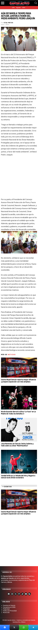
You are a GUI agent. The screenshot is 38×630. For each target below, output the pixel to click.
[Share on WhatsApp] (24, 627)
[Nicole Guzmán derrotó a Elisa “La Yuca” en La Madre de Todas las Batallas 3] (19, 398)
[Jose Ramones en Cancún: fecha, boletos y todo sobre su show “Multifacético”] (19, 430)
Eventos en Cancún (9, 605)
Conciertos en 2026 (9, 607)
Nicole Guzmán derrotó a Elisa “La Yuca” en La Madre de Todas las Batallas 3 (18, 412)
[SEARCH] (36, 3)
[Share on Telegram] (33, 627)
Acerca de (6, 612)
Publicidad (6, 609)
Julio (13, 7)
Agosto (18, 7)
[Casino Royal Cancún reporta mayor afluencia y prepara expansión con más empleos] (19, 368)
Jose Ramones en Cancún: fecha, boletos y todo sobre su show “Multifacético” (17, 444)
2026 (23, 7)
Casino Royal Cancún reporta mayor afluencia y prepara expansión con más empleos (18, 380)
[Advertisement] (19, 177)
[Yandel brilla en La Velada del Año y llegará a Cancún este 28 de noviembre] (19, 462)
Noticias (12, 354)
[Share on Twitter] (14, 627)
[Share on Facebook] (5, 627)
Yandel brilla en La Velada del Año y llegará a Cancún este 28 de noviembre (18, 476)
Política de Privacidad (10, 611)
